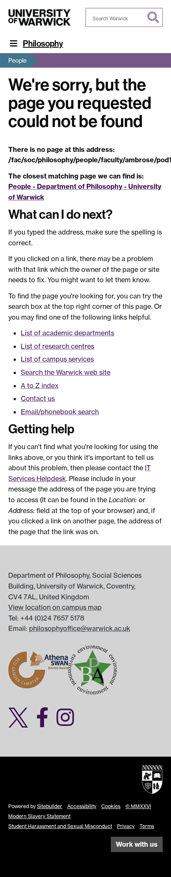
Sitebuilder (49, 806)
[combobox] (124, 17)
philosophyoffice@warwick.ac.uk (79, 628)
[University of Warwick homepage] (39, 17)
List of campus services (57, 359)
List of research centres (57, 346)
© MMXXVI (138, 806)
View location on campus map (55, 607)
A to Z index (40, 385)
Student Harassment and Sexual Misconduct (60, 826)
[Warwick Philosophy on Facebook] (45, 722)
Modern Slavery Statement (39, 816)
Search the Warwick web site (65, 372)
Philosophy (43, 44)
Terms (146, 826)
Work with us (137, 844)
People (17, 60)
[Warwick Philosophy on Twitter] (21, 722)
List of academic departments (67, 333)
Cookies (110, 806)
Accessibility (81, 806)
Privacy (125, 826)
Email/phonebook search (60, 412)
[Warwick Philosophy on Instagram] (68, 722)
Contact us (38, 398)
